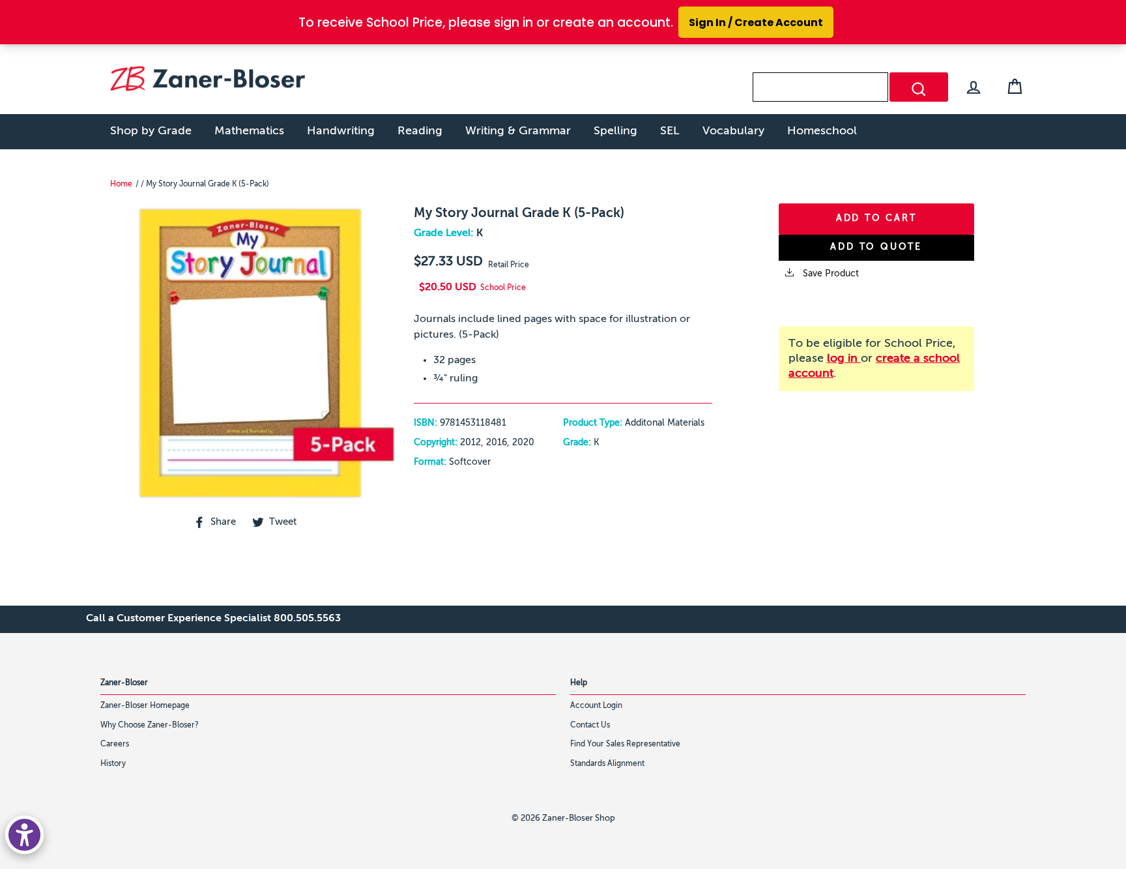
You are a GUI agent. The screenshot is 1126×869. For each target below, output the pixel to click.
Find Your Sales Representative (625, 744)
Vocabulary (733, 131)
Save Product (829, 273)
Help (578, 683)
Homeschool (822, 131)
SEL (670, 131)
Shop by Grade (151, 131)
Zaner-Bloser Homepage (145, 706)
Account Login (596, 706)
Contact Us (590, 725)
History (113, 764)
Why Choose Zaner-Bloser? (149, 725)
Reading (419, 131)
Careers (114, 744)
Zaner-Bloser (124, 683)
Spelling (615, 131)
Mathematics (249, 131)
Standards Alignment (607, 764)
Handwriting (341, 131)
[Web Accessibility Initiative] (24, 834)
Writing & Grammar (518, 131)
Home (121, 184)
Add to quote (876, 247)
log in (844, 358)
